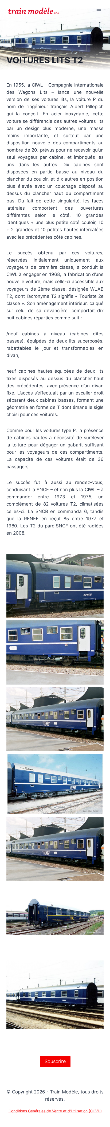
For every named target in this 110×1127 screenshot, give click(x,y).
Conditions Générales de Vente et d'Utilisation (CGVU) (55, 1111)
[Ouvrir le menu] (99, 10)
